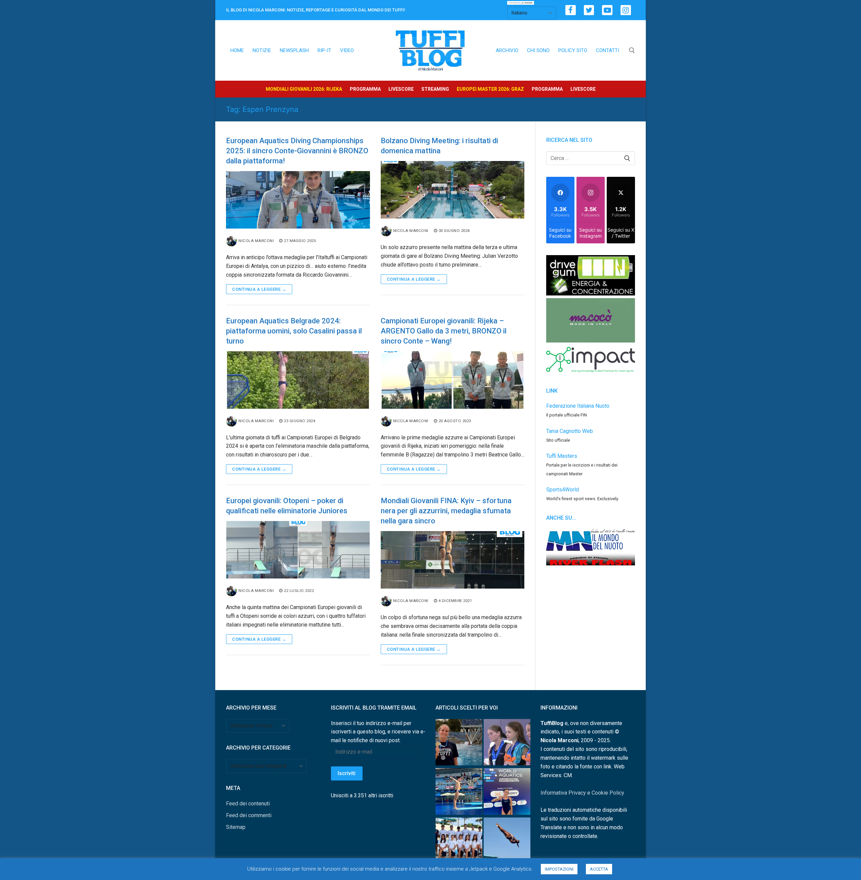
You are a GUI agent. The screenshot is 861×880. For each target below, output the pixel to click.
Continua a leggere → (259, 289)
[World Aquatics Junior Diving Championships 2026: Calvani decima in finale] (507, 792)
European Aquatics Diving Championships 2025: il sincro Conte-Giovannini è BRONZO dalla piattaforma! (297, 150)
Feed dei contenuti (248, 803)
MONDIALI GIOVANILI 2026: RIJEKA (304, 89)
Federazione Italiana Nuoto (577, 406)
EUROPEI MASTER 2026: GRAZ (490, 89)
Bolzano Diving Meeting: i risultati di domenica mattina (439, 145)
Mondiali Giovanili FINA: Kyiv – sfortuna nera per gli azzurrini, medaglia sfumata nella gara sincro (446, 510)
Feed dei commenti (248, 815)
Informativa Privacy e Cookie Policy (582, 793)
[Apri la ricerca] (632, 50)
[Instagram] (626, 10)
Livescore (401, 89)
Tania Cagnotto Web (569, 431)
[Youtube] (607, 10)
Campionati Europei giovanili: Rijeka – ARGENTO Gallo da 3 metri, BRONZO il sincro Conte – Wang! (444, 331)
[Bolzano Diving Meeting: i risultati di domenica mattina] (453, 189)
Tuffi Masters (561, 456)
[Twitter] (589, 10)
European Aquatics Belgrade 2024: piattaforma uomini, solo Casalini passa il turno (294, 331)
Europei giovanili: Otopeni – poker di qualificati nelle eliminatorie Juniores (286, 505)
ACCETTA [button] (599, 869)
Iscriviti (346, 773)
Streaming (435, 89)
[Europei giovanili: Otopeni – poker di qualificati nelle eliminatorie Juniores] (298, 549)
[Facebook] (570, 10)
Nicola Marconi (256, 240)
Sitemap (236, 827)
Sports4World (562, 489)
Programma (365, 89)
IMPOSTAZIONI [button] (559, 869)
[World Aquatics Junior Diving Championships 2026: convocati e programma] (459, 842)
